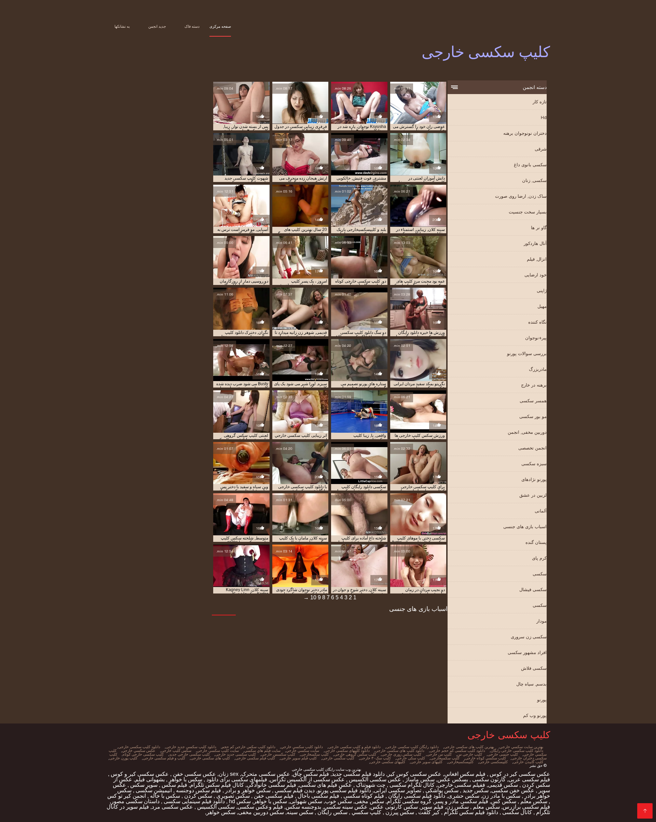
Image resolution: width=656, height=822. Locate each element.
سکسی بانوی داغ (530, 164)
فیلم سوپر (432, 807)
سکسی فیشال (533, 589)
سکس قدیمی (503, 785)
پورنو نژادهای (534, 479)
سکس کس (503, 801)
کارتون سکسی (488, 779)
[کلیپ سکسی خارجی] (645, 811)
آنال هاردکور (535, 243)
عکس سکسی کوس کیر (414, 774)
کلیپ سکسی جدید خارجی (235, 754)
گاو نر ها (539, 227)
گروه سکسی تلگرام (409, 801)
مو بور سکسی (533, 416)
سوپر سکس (143, 785)
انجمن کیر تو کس (126, 796)
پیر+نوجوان (536, 337)
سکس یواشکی (441, 790)
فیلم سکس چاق (311, 774)
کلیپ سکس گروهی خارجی (355, 754)
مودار (541, 621)
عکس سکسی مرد (172, 807)
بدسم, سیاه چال (531, 684)
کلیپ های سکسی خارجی (210, 758)
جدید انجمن (157, 26)
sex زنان (228, 774)
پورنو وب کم (535, 715)
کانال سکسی (516, 812)
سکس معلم (533, 801)
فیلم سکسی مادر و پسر (461, 801)
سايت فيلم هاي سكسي (262, 750)
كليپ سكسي (365, 812)
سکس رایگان (331, 812)
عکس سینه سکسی (346, 807)
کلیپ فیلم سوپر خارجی (299, 758)
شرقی (541, 149)
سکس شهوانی (306, 801)
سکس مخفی (369, 801)
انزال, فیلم (537, 259)
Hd (544, 117)
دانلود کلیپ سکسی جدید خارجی (191, 747)
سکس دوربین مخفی (261, 812)
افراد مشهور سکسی (527, 652)
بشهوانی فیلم (150, 779)
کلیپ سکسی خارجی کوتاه (143, 754)
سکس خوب (338, 801)
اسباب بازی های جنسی (525, 526)
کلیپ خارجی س (469, 754)
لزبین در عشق (533, 495)
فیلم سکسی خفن (272, 796)
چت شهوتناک (370, 785)
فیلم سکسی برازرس (526, 807)
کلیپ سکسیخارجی (445, 758)
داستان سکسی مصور (135, 801)
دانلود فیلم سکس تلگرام (470, 812)
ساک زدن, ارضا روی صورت (521, 196)
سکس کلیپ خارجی (176, 750)
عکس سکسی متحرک (265, 774)
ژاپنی (542, 290)
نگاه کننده (537, 322)
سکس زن (457, 807)
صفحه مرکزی (220, 26)
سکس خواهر (220, 812)
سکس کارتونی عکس (394, 807)
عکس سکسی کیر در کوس (519, 774)
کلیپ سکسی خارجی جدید (189, 754)
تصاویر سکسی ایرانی (397, 790)
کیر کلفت (428, 812)
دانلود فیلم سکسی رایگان (416, 796)
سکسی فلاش (534, 668)
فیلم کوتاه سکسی (363, 796)
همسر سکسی (533, 400)
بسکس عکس (452, 779)
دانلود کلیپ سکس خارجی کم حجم (248, 747)
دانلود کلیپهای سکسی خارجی (347, 750)
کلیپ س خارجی (439, 754)
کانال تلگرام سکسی (411, 785)
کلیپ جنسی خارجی (503, 754)
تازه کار (540, 101)
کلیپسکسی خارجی (493, 762)
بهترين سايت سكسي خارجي (521, 747)
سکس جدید (475, 790)
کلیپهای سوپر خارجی (426, 762)
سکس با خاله (164, 796)
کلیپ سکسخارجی (315, 754)
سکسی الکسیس (215, 807)
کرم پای (539, 558)
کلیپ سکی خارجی (410, 758)
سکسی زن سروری (529, 636)
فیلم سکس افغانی (465, 774)
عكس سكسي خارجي (138, 750)
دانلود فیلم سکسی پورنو (344, 790)
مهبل (542, 306)
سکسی (540, 573)
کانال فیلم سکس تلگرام (217, 785)
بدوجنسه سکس (303, 807)
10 (313, 597)
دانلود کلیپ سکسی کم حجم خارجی (457, 750)
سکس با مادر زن (501, 796)
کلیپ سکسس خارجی (278, 754)
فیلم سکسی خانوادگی (271, 785)
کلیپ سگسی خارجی (338, 758)
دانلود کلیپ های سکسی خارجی (399, 750)
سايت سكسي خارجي (302, 750)
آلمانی (541, 510)
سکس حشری (463, 796)
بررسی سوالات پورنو (527, 353)
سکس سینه (300, 812)
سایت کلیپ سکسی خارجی (218, 750)
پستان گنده (536, 542)
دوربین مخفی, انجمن (527, 432)
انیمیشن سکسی (153, 790)
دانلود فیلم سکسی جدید (358, 774)
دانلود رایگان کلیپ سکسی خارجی (412, 747)
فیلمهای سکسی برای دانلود (236, 779)
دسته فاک (192, 26)
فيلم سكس (173, 785)
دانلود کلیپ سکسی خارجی (139, 747)
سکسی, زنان (534, 180)
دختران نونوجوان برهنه (525, 133)
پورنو (542, 699)
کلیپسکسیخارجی (461, 762)
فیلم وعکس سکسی (260, 807)
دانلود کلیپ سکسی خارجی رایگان (517, 750)
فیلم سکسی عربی (529, 779)
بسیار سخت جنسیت (528, 211)
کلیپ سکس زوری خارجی (401, 754)
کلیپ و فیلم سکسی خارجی (164, 758)
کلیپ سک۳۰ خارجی (375, 758)
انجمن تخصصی (532, 448)
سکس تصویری (232, 796)
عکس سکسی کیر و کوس (139, 774)
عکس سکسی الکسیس (374, 779)
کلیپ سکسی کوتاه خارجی (485, 758)
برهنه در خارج (534, 385)
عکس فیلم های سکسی (325, 785)
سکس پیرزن (399, 812)
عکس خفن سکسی (512, 790)
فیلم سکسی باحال (317, 796)
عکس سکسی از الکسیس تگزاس (307, 779)
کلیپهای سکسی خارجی (387, 762)
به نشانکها (122, 26)
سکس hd (239, 801)
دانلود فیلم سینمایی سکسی (193, 801)
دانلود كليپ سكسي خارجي (302, 747)
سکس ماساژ (419, 779)
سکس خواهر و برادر (247, 790)
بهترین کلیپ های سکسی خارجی (469, 747)
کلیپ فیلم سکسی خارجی (255, 758)
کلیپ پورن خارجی (123, 758)
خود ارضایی (535, 274)
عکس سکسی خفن (194, 774)
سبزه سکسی (534, 463)
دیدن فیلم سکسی (294, 790)
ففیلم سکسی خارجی (461, 785)
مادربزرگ (538, 369)
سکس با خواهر (184, 779)
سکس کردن (197, 796)
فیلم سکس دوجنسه (198, 790)
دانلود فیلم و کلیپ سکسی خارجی (354, 747)
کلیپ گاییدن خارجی (528, 762)
